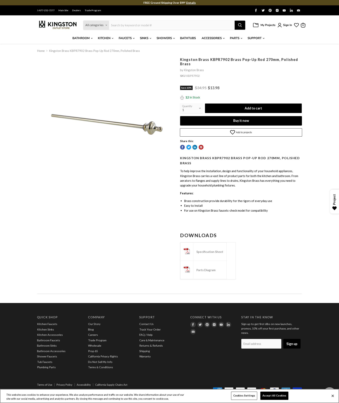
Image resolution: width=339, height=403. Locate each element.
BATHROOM (81, 38)
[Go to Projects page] (296, 25)
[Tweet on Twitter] (188, 147)
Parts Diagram (206, 270)
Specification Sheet (209, 251)
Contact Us (146, 324)
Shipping (144, 351)
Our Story (94, 324)
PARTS (235, 38)
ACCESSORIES (212, 38)
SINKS (144, 38)
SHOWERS (165, 38)
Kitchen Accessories (50, 334)
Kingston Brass (194, 70)
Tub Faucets (44, 362)
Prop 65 (93, 351)
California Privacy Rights (103, 356)
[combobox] (172, 25)
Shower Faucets (47, 356)
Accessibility (84, 384)
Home (41, 50)
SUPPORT (255, 38)
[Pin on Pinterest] (201, 147)
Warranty (145, 356)
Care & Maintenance (151, 340)
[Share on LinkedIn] (194, 147)
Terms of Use (44, 384)
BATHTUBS (188, 38)
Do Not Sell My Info (100, 362)
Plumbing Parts (46, 367)
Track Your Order (150, 329)
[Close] (332, 395)
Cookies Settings (244, 395)
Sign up (291, 344)
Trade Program (93, 10)
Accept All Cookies (274, 395)
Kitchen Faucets (47, 324)
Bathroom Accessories (51, 351)
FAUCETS (125, 38)
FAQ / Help (146, 334)
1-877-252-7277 (46, 10)
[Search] (240, 25)
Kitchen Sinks (45, 329)
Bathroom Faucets (48, 340)
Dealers (76, 10)
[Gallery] (105, 126)
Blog (91, 329)
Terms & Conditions (100, 367)
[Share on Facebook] (182, 147)
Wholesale (94, 345)
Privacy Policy (64, 384)
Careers (93, 334)
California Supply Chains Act (111, 384)
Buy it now (241, 120)
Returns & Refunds (151, 345)
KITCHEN (104, 38)
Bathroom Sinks (47, 345)
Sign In (287, 25)
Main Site (63, 10)
